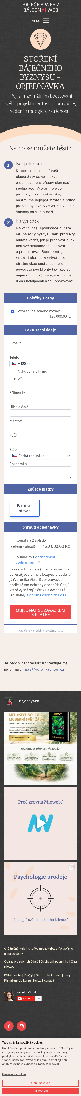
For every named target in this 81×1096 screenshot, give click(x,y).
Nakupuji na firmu (32, 371)
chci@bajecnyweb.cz (42, 948)
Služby (40, 975)
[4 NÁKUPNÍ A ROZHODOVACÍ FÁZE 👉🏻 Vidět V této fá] (40, 898)
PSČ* (14, 435)
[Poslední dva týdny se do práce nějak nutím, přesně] (40, 748)
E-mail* (15, 343)
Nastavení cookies (14, 1074)
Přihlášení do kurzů (18, 980)
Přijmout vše (40, 1090)
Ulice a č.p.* (19, 406)
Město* (16, 421)
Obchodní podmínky (55, 961)
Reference (54, 975)
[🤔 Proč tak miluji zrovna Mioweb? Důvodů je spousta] (40, 823)
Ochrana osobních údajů (47, 595)
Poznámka (18, 463)
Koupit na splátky (31, 540)
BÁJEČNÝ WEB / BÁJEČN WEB (40, 7)
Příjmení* (17, 392)
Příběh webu (13, 975)
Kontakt (49, 980)
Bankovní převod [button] (24, 508)
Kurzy (37, 980)
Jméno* (16, 378)
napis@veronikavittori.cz (43, 669)
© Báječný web (14, 948)
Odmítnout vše (40, 1083)
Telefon (16, 357)
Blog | (67, 975)
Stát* (14, 449)
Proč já (28, 975)
